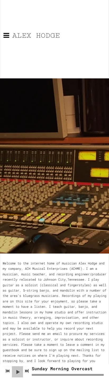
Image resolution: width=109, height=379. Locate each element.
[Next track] (26, 371)
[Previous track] (7, 371)
